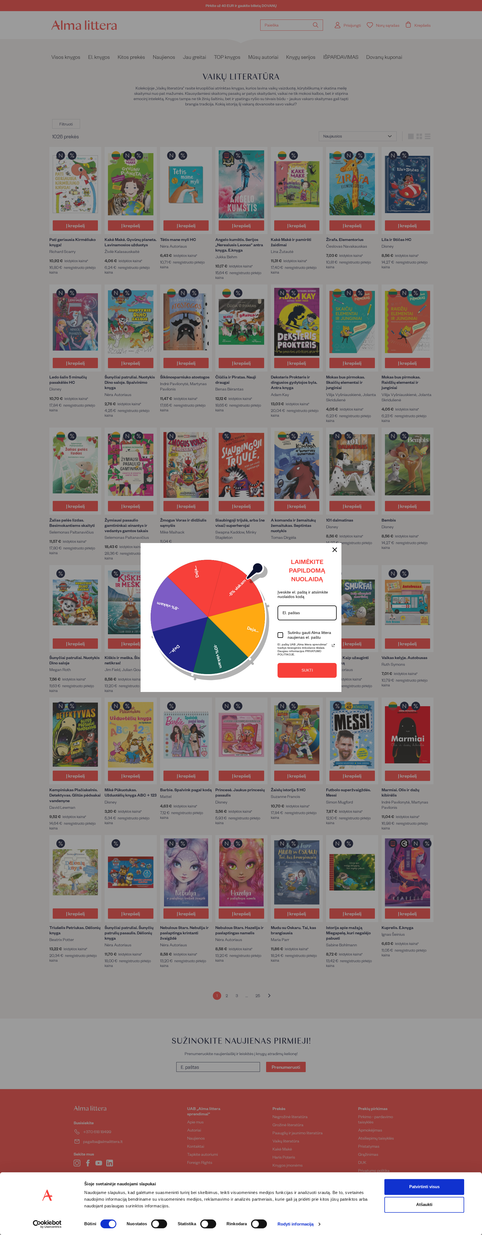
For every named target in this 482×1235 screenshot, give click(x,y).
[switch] (159, 1223)
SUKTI (307, 670)
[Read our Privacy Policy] (333, 645)
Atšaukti (424, 1204)
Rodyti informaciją (296, 1224)
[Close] (334, 549)
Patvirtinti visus (424, 1186)
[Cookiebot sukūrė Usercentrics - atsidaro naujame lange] (47, 1224)
